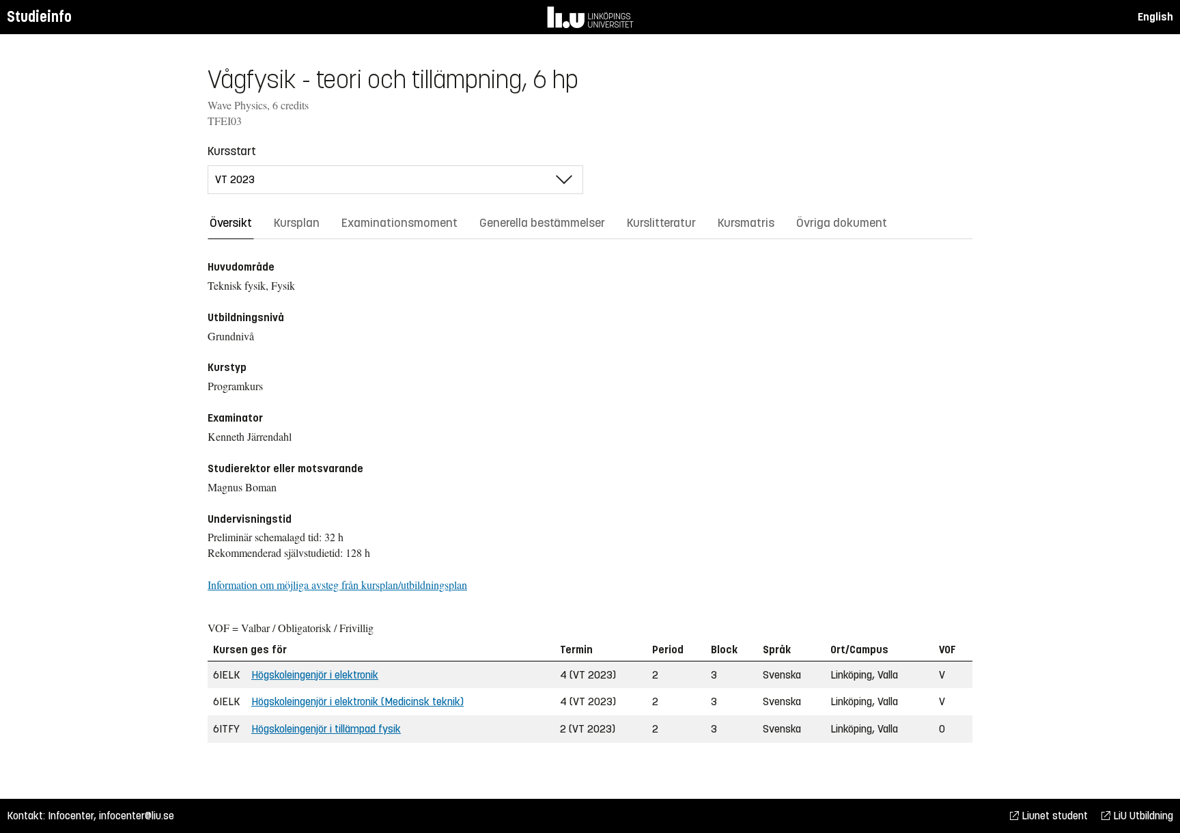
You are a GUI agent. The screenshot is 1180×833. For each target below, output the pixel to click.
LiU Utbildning (1141, 815)
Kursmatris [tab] (746, 222)
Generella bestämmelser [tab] (542, 222)
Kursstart (232, 151)
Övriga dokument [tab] (841, 222)
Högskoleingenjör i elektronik (314, 674)
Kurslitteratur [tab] (661, 222)
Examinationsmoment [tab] (399, 222)
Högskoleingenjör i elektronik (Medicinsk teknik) (357, 701)
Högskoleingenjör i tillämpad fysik (326, 728)
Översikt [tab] (231, 222)
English (1155, 16)
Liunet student (1053, 815)
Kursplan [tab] (297, 222)
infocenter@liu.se (136, 815)
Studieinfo (39, 17)
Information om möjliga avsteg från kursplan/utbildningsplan (337, 584)
